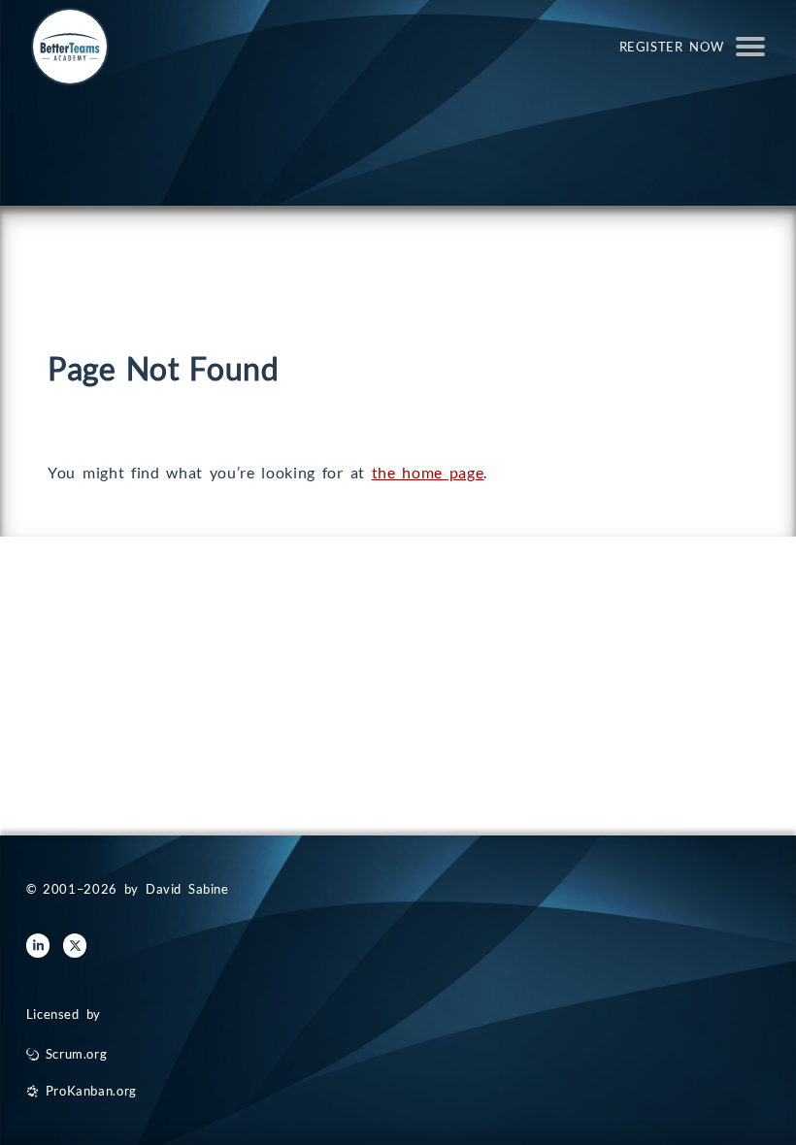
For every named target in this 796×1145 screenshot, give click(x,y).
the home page (428, 472)
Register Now (671, 46)
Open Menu (750, 46)
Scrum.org (77, 1054)
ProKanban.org (91, 1090)
